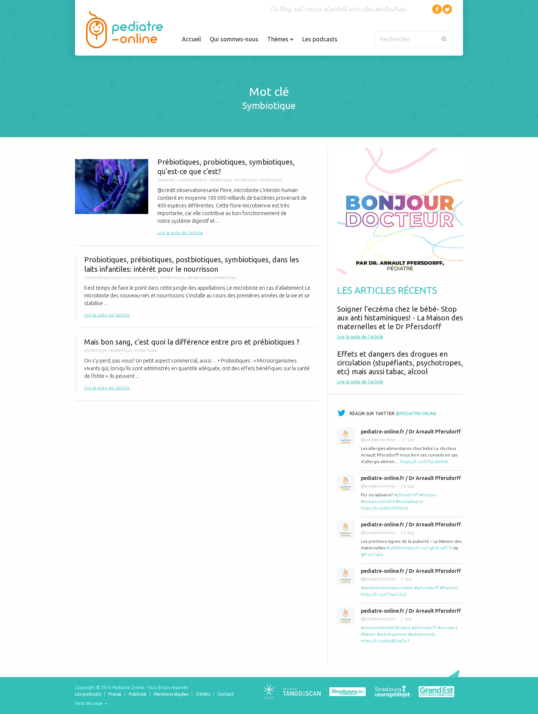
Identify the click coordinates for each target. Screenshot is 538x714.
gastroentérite (192, 180)
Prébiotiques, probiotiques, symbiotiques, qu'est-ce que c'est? (196, 196)
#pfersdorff (406, 494)
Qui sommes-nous (234, 39)
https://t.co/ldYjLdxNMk (424, 461)
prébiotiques (172, 278)
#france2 (449, 587)
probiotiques (199, 278)
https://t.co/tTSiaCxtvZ (384, 594)
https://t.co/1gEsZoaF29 (427, 547)
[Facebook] (437, 9)
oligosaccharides (141, 278)
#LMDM (394, 547)
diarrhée (166, 180)
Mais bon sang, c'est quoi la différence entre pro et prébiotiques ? (196, 364)
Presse (115, 694)
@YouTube (372, 554)
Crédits (203, 694)
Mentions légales (171, 694)
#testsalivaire (409, 501)
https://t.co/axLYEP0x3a (384, 508)
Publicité (137, 694)
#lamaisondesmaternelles (387, 587)
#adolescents (422, 634)
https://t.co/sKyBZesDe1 (385, 640)
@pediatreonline (416, 413)
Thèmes (278, 39)
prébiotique (220, 180)
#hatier (368, 634)
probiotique (246, 180)
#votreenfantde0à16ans (386, 627)
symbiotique (271, 180)
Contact (225, 694)
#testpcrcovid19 (378, 501)
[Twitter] (447, 9)
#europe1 (447, 627)
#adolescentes (392, 634)
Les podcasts (319, 39)
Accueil (191, 39)
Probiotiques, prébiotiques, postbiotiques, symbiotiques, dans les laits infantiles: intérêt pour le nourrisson (196, 287)
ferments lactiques (103, 278)
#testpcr (428, 494)
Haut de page (89, 703)
